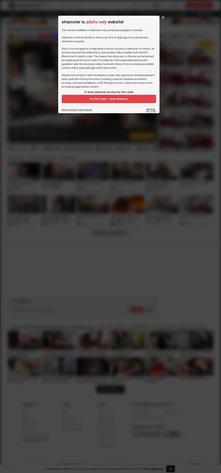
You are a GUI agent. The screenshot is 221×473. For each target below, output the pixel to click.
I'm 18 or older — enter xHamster (109, 99)
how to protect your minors (77, 110)
